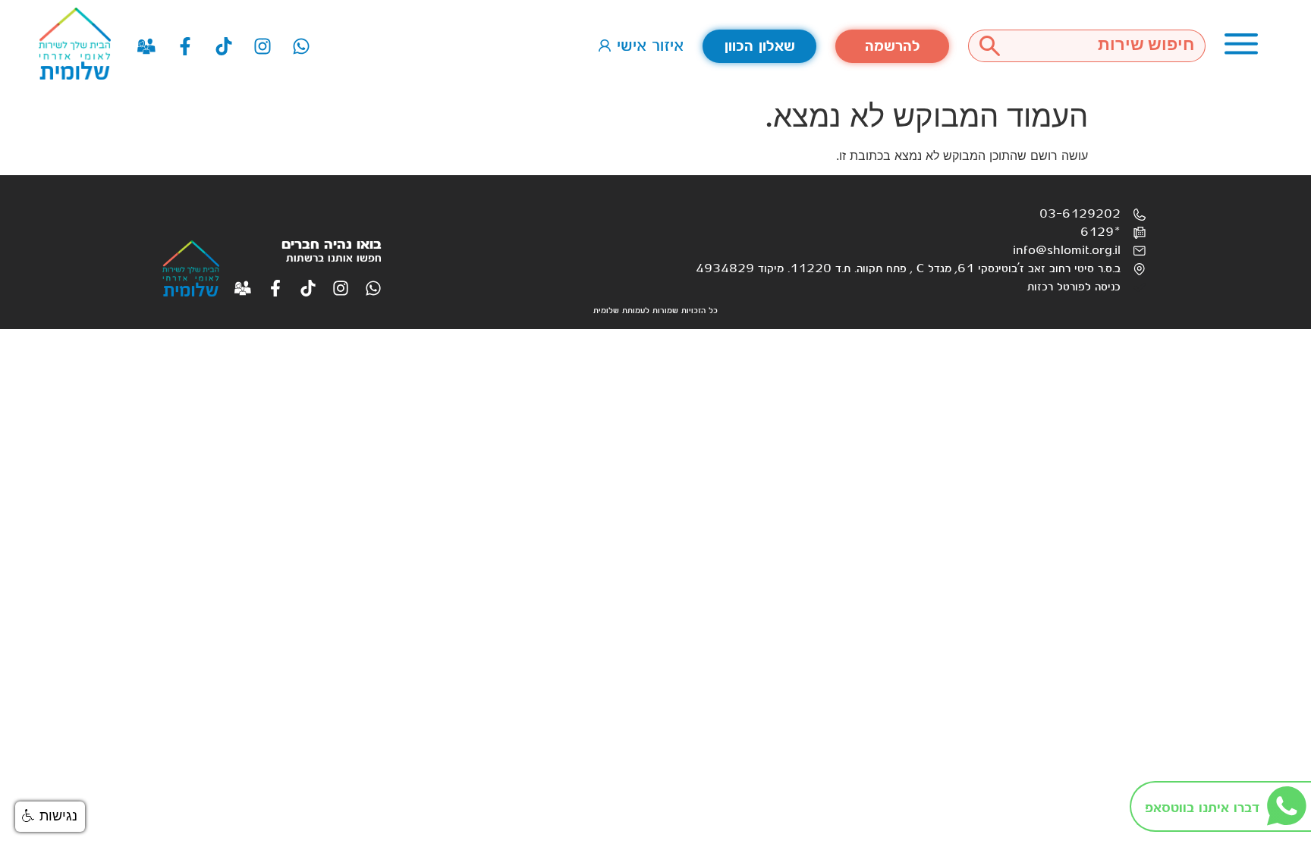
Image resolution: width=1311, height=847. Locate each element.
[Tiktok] (224, 46)
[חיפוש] (989, 46)
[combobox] (1108, 46)
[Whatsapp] (301, 46)
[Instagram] (262, 46)
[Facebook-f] (185, 46)
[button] (50, 817)
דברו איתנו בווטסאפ (1202, 808)
